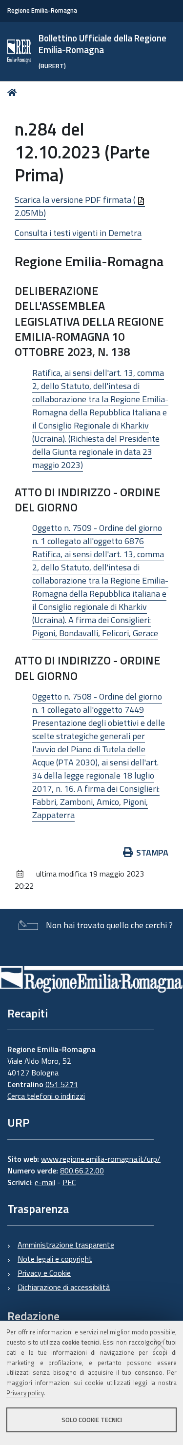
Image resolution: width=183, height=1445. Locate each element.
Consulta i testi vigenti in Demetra (78, 232)
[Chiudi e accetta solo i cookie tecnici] (159, 1344)
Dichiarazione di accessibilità (64, 1287)
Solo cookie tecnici (91, 1420)
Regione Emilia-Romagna (42, 10)
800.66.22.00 (82, 1170)
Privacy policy (25, 1393)
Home (13, 92)
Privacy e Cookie (44, 1273)
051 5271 (61, 1084)
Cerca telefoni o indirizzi (46, 1096)
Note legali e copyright (55, 1259)
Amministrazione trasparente (66, 1244)
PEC (69, 1182)
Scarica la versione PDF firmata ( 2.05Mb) (76, 206)
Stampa (152, 852)
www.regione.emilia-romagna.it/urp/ (101, 1159)
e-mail (45, 1182)
